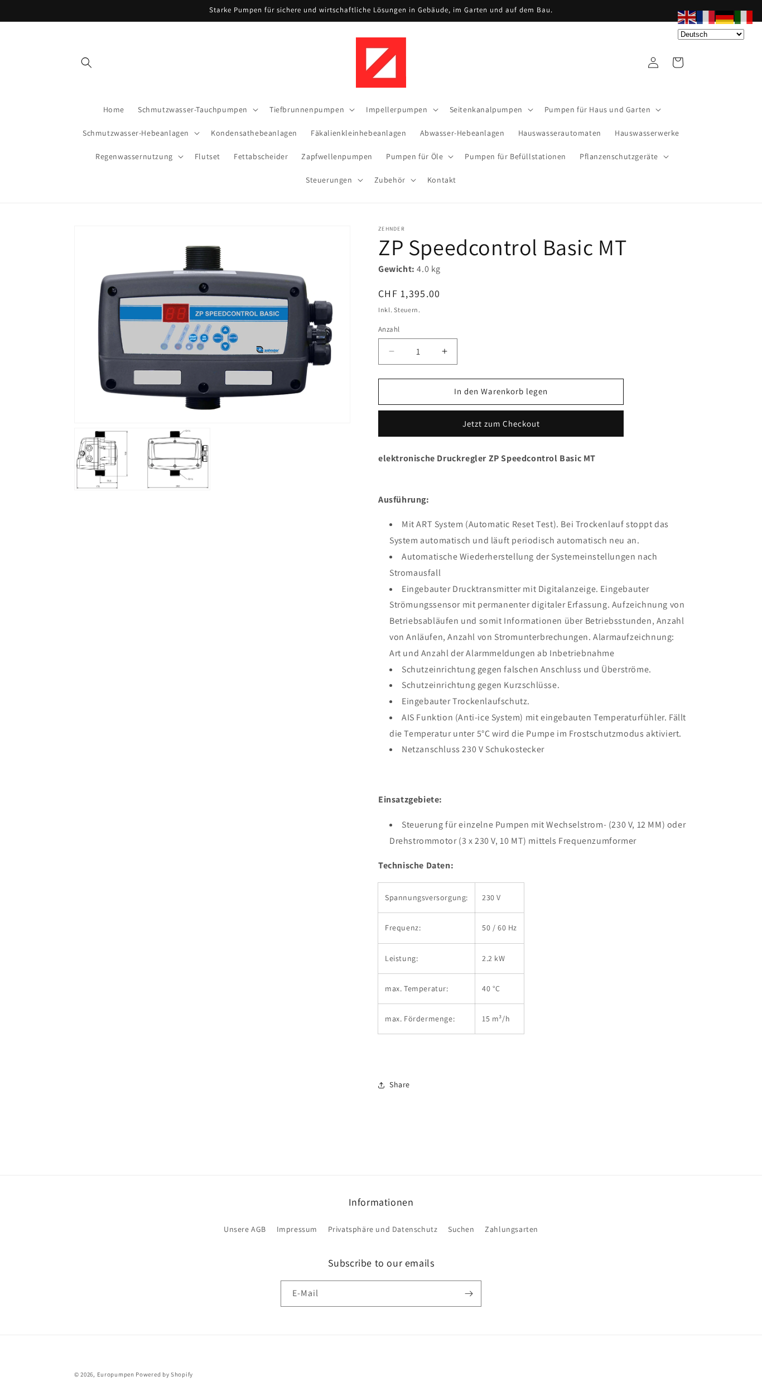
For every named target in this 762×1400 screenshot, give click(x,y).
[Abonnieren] (468, 1293)
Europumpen (115, 1374)
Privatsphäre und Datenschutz (383, 1229)
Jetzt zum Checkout (501, 423)
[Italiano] (744, 16)
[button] (86, 62)
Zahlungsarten (511, 1229)
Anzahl (388, 329)
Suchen (461, 1229)
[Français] (706, 16)
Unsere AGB (245, 1229)
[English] (687, 16)
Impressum (297, 1229)
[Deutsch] (725, 16)
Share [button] (399, 1084)
